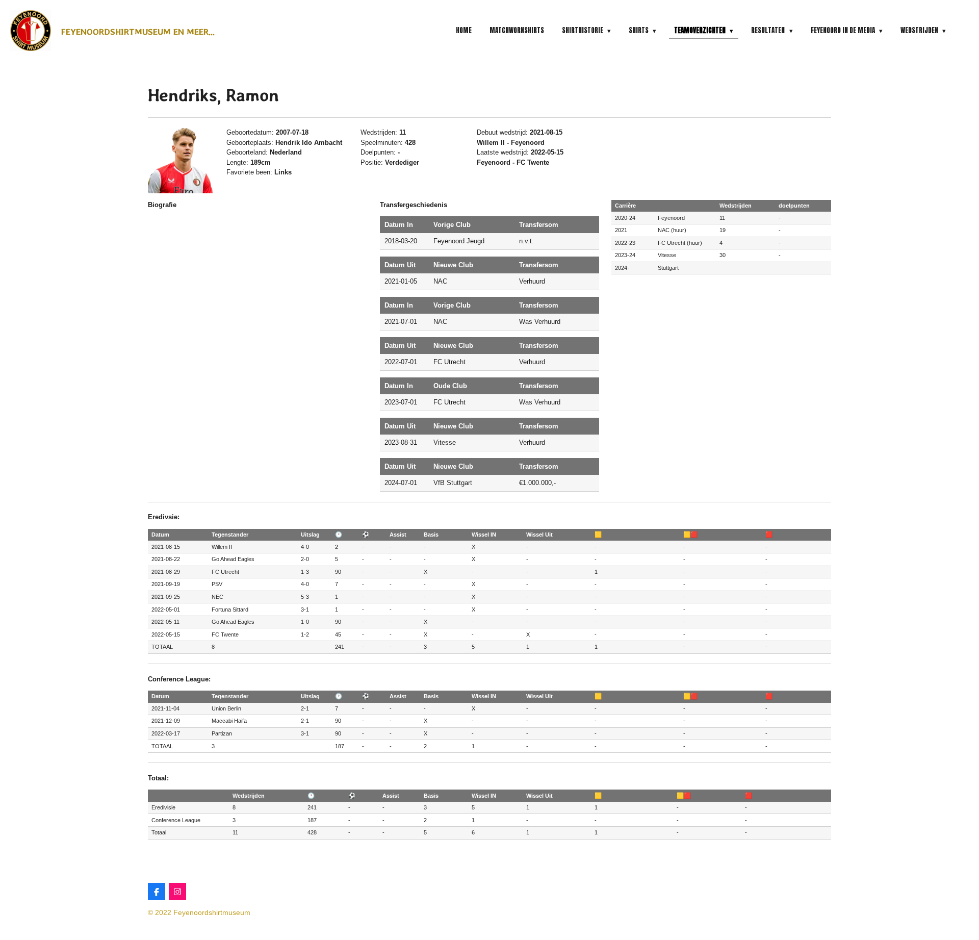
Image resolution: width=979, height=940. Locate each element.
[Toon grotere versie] (181, 160)
